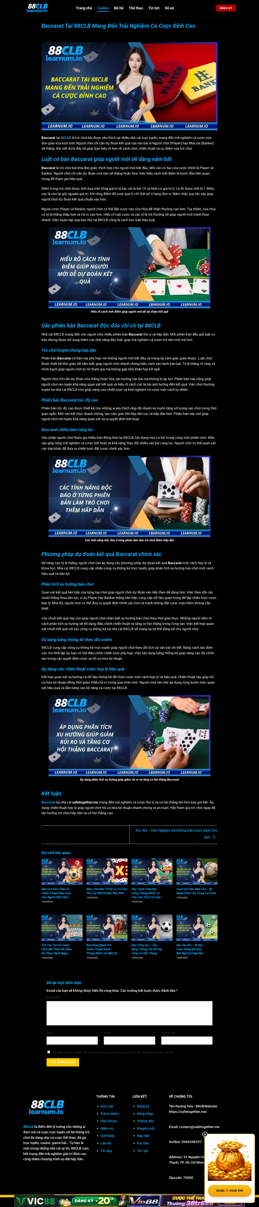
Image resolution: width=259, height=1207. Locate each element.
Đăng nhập (145, 1114)
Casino (103, 8)
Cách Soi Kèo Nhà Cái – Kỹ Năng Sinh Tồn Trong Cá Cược (196, 891)
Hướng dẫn (145, 1121)
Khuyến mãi (146, 1128)
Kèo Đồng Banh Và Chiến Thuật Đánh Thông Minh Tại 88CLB (101, 949)
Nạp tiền (143, 1136)
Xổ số (169, 8)
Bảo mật (107, 1106)
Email (109, 1032)
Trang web (168, 1032)
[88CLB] (46, 8)
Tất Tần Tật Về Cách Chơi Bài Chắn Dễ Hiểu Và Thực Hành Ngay (56, 949)
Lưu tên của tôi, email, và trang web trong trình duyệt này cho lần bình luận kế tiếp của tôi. (113, 1052)
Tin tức (154, 8)
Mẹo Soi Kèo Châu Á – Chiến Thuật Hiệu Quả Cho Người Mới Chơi (56, 893)
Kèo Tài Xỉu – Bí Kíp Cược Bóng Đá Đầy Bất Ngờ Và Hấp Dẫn (189, 949)
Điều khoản (109, 1121)
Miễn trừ (107, 1128)
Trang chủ (84, 8)
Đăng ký (143, 1106)
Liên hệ (106, 1143)
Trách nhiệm (110, 1114)
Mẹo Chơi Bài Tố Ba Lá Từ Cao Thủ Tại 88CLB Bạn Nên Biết (106, 891)
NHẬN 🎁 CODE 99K (229, 1190)
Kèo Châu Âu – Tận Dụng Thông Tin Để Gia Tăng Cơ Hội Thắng (147, 949)
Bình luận (54, 997)
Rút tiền (143, 1143)
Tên (50, 1032)
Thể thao (136, 8)
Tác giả (142, 1151)
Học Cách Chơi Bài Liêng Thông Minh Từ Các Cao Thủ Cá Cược (146, 893)
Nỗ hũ (118, 8)
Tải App (106, 1151)
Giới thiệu (108, 1136)
